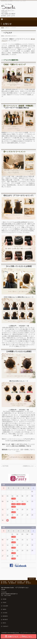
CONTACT (5, 626)
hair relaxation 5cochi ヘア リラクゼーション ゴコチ (21, 632)
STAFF (11, 581)
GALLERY (19, 581)
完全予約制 (4, 466)
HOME (2, 27)
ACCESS (5, 583)
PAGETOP (31, 578)
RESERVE (13, 583)
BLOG (29, 583)
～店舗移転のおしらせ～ (29, 466)
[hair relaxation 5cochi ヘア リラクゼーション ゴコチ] (17, 7)
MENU (27, 581)
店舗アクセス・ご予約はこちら (20, 636)
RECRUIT (21, 583)
